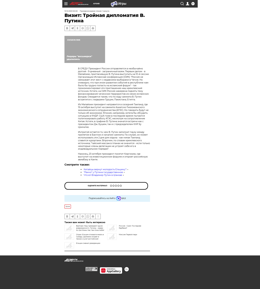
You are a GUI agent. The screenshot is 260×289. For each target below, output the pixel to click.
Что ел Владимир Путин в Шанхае (103, 175)
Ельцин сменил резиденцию (88, 243)
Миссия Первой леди (128, 235)
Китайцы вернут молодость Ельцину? (105, 169)
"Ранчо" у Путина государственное (103, 172)
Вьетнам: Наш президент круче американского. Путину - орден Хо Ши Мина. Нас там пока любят (90, 228)
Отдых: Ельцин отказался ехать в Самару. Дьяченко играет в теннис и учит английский (90, 237)
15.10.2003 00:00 (71, 11)
